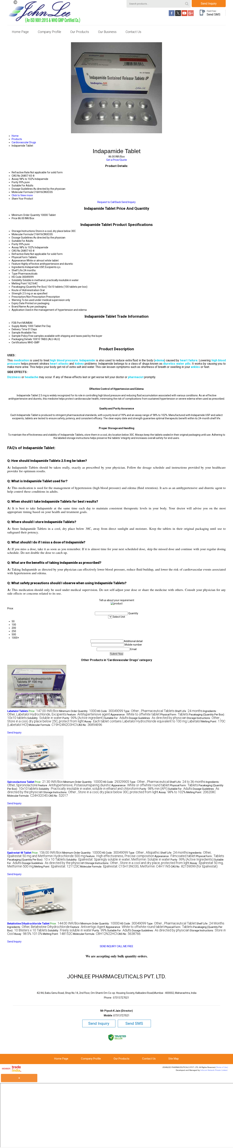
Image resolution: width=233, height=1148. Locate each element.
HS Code (16, 276)
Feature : (88, 714)
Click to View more (22, 195)
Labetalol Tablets (17, 711)
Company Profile (49, 32)
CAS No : (89, 724)
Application (18, 309)
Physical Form (20, 257)
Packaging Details (22, 339)
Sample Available (22, 332)
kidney (79, 363)
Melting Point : (201, 792)
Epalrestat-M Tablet (19, 852)
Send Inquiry (209, 3)
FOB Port (17, 322)
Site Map (173, 1058)
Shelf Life (17, 270)
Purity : (83, 718)
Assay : (142, 721)
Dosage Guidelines (22, 237)
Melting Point (19, 283)
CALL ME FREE (125, 946)
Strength (17, 293)
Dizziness (14, 377)
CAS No (16, 250)
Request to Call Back (109, 202)
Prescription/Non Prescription (29, 296)
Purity (15, 244)
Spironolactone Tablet (20, 781)
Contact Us (133, 32)
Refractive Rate (21, 254)
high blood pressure (64, 360)
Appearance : (135, 714)
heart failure (189, 360)
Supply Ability (19, 326)
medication (21, 360)
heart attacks (59, 363)
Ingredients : (38, 927)
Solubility (17, 280)
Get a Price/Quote (116, 159)
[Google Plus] (191, 15)
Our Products (79, 32)
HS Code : (110, 711)
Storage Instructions (23, 231)
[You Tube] (184, 15)
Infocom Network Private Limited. (214, 1070)
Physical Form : (174, 714)
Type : (149, 711)
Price (14, 218)
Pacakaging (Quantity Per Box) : (36, 859)
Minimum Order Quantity (26, 215)
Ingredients (18, 267)
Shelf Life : (189, 711)
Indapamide (87, 360)
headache (31, 377)
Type (14, 273)
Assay (15, 247)
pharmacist (135, 377)
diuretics (169, 363)
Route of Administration (25, 290)
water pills (183, 363)
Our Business (107, 32)
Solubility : (44, 718)
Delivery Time (19, 329)
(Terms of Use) (222, 1067)
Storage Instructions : (100, 792)
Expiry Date (18, 303)
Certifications (19, 342)
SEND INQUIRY (108, 946)
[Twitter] (178, 15)
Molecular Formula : (53, 724)
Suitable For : (116, 718)
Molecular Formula (22, 234)
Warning (16, 300)
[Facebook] (172, 15)
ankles (195, 367)
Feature (16, 263)
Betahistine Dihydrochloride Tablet (28, 923)
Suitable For (18, 240)
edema (159, 360)
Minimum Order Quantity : (77, 711)
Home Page (20, 32)
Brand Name (19, 306)
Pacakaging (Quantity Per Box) (29, 286)
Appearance (19, 260)
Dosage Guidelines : (157, 718)
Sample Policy (20, 335)
